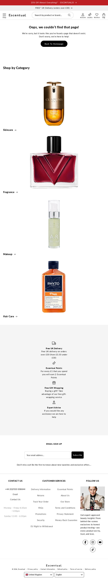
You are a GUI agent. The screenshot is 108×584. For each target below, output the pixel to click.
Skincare (8, 129)
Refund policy (63, 569)
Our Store (65, 501)
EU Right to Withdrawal (42, 526)
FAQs (40, 508)
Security (41, 520)
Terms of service (76, 569)
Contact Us (15, 499)
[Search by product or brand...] (69, 15)
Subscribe (77, 455)
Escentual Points (65, 489)
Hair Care (9, 316)
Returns (40, 495)
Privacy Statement (65, 514)
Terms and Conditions (65, 508)
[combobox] (52, 15)
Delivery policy (90, 569)
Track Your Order (41, 501)
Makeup (8, 254)
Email (15, 494)
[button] (4, 14)
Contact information (48, 569)
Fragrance (9, 192)
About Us (65, 495)
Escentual (21, 569)
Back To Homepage (54, 44)
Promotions (40, 514)
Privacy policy (33, 569)
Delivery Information (41, 489)
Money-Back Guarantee (66, 520)
